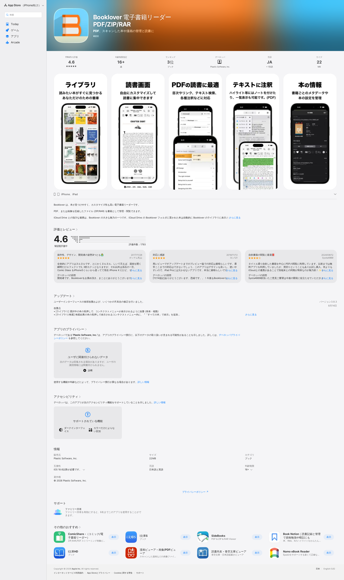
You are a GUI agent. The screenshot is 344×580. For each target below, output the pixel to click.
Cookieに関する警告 (123, 573)
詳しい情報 (143, 382)
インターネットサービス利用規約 (68, 573)
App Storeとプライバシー (98, 573)
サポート (140, 573)
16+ (247, 469)
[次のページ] (340, 131)
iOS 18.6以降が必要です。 (68, 469)
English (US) (329, 569)
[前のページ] (50, 131)
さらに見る (235, 217)
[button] (23, 24)
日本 (318, 569)
